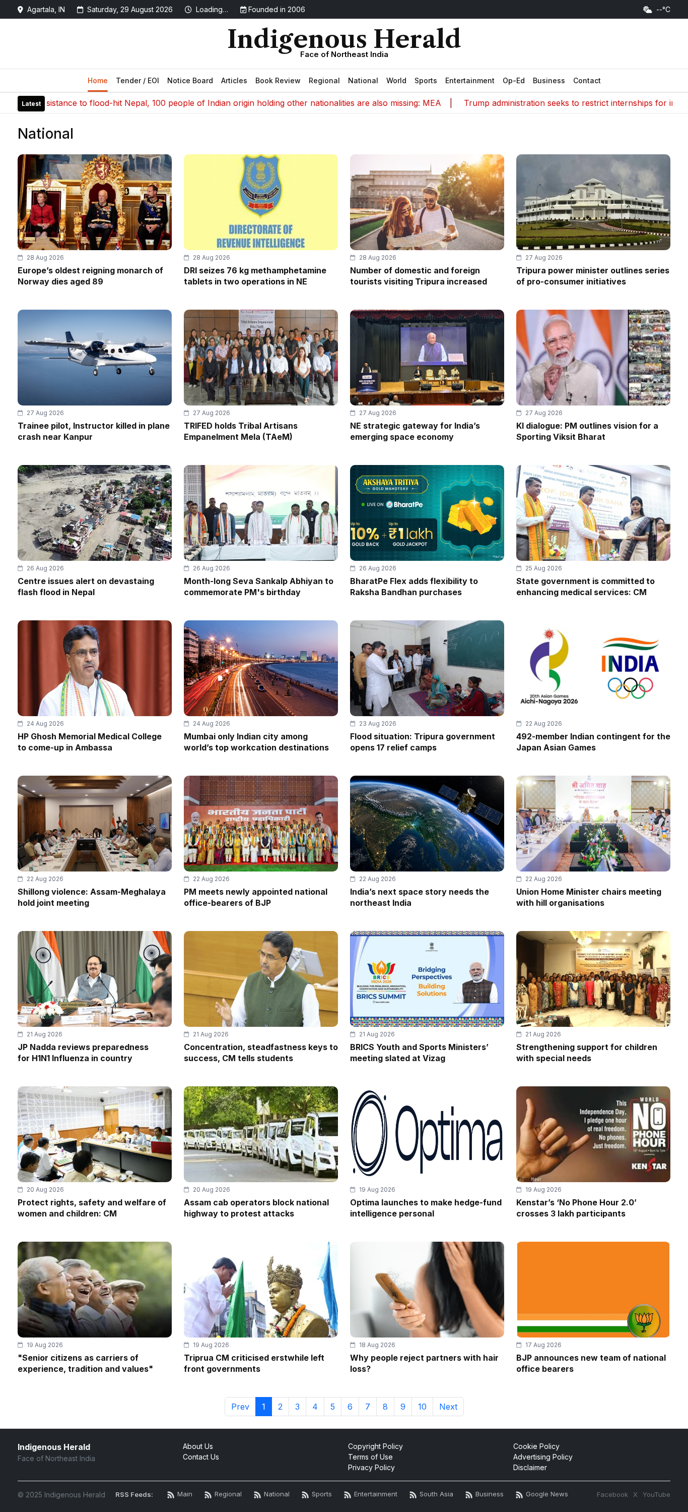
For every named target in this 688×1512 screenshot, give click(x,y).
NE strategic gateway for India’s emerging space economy (415, 431)
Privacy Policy (371, 1467)
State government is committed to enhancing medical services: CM (585, 586)
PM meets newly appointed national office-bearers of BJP (255, 897)
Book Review (278, 80)
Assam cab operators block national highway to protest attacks (256, 1207)
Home (98, 80)
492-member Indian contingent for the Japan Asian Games (593, 741)
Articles (234, 80)
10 (422, 1407)
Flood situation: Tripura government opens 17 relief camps (422, 741)
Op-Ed (514, 80)
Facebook (612, 1494)
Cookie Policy (536, 1446)
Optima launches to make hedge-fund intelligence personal (426, 1207)
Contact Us (201, 1456)
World (396, 80)
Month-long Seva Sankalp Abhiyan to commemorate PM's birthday (258, 586)
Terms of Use (370, 1456)
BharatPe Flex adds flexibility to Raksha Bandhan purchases (414, 586)
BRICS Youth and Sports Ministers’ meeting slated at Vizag (419, 1052)
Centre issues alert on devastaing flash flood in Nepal (86, 586)
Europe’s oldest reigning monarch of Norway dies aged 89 (90, 275)
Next (448, 1407)
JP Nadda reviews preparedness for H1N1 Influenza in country (83, 1052)
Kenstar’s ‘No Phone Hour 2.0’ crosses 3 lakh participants (576, 1207)
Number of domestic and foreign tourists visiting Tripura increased (418, 275)
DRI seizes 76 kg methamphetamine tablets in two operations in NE (255, 275)
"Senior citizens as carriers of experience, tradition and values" (85, 1363)
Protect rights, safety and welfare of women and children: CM (92, 1207)
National (363, 80)
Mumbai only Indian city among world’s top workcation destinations (256, 741)
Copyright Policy (375, 1446)
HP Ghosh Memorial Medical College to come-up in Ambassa (90, 741)
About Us (198, 1446)
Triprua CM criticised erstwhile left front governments (254, 1363)
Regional (324, 80)
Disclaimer (530, 1467)
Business (549, 80)
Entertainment (470, 80)
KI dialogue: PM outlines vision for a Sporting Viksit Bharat (587, 431)
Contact (587, 80)
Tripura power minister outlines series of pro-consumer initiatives (592, 275)
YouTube (656, 1494)
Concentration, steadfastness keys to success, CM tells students (261, 1052)
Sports (426, 80)
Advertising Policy (543, 1456)
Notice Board (190, 80)
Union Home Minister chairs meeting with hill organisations (588, 897)
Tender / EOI (137, 80)
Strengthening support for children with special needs (586, 1052)
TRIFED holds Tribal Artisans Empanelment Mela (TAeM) (241, 431)
